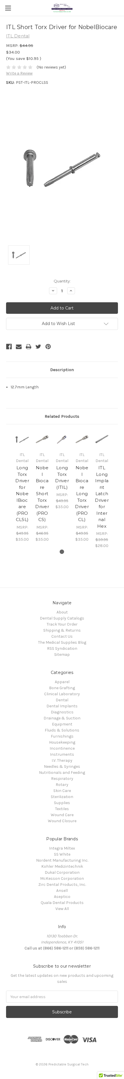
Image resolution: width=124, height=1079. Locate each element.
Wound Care (62, 814)
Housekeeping (62, 742)
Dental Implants (62, 706)
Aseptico (62, 896)
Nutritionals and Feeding (62, 772)
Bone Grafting (62, 687)
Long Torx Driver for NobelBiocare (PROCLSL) (22, 493)
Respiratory (62, 778)
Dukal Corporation (62, 872)
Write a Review (19, 73)
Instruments (62, 754)
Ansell (62, 890)
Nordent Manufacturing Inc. (62, 860)
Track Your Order (62, 624)
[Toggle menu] (8, 8)
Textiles (62, 808)
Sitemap (62, 654)
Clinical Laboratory (62, 694)
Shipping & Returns (62, 630)
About (62, 612)
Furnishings (62, 736)
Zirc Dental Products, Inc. (62, 884)
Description (62, 369)
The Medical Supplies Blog (62, 642)
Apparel (62, 681)
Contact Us (62, 636)
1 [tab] (62, 552)
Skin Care (62, 790)
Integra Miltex (62, 848)
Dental (62, 700)
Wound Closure (62, 820)
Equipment (62, 724)
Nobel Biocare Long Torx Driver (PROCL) (82, 493)
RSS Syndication (62, 648)
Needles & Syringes (62, 766)
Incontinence (62, 748)
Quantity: (62, 281)
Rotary (62, 784)
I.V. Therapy (62, 760)
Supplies (62, 802)
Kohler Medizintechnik (62, 866)
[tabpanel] (22, 486)
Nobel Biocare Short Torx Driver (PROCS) (42, 493)
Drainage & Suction (62, 718)
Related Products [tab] (62, 416)
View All (62, 908)
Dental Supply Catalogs (62, 618)
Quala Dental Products (62, 902)
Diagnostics (62, 712)
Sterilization (62, 796)
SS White (62, 854)
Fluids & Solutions (62, 730)
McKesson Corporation (62, 878)
